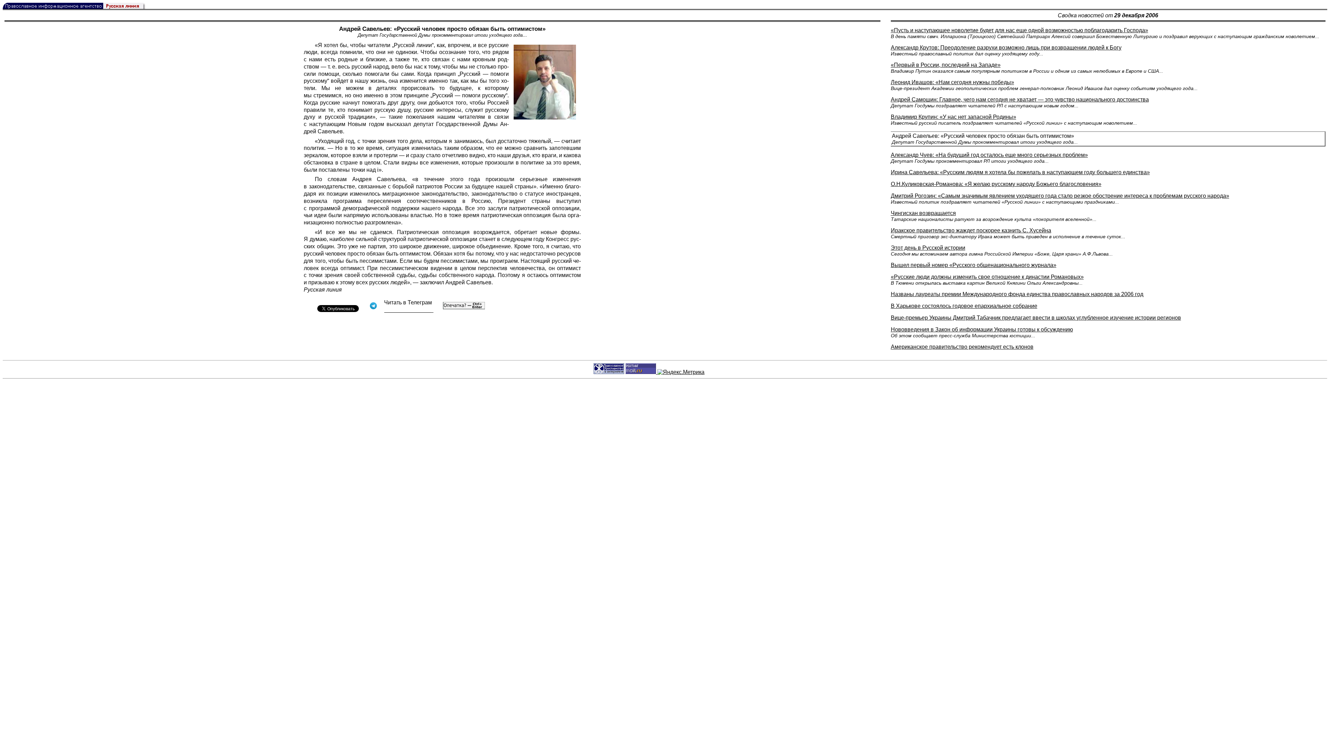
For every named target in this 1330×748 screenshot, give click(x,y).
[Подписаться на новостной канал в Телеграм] (408, 310)
